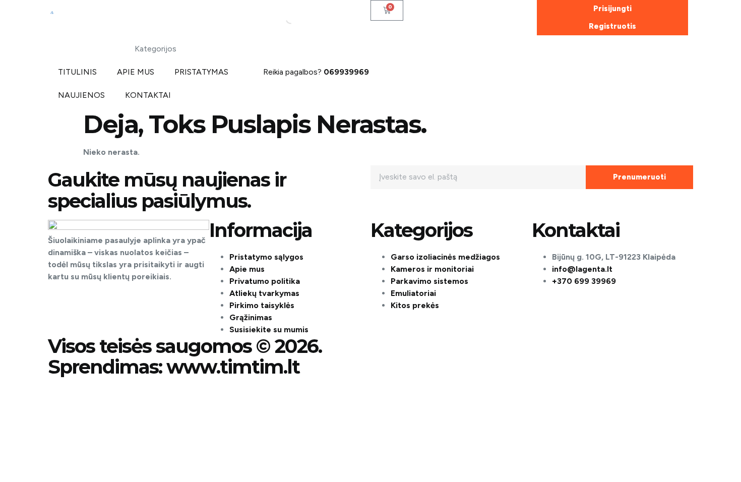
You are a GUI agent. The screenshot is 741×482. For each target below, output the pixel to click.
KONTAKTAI (148, 95)
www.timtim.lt (232, 367)
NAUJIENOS (81, 95)
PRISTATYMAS (201, 72)
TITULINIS (77, 72)
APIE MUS (135, 72)
